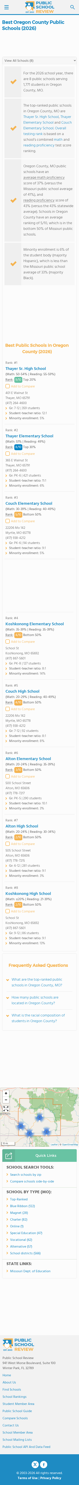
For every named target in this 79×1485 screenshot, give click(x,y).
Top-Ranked (19, 1199)
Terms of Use (28, 1478)
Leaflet (54, 1145)
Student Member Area (18, 1404)
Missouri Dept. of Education (30, 1271)
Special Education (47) (26, 1233)
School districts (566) (25, 1253)
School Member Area (18, 1432)
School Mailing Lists (17, 1439)
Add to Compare (23, 386)
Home (7, 1375)
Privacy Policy (50, 1478)
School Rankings (15, 1396)
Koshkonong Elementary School (34, 624)
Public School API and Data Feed (26, 1447)
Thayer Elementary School (47, 120)
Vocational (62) (21, 1240)
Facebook (44, 1465)
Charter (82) (18, 1219)
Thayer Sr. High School (41, 117)
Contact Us (11, 1425)
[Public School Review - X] (35, 1465)
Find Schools (12, 1389)
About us (9, 1382)
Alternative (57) (21, 1246)
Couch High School (22, 692)
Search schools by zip (25, 1174)
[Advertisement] (39, 585)
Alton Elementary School (28, 759)
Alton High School (21, 826)
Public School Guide (17, 1411)
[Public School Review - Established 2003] (39, 7)
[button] (39, 1117)
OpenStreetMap (70, 1145)
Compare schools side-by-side (32, 1181)
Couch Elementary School (47, 125)
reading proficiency (39, 145)
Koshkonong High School (28, 894)
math (58, 140)
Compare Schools (15, 1418)
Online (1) (17, 1226)
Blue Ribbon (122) (22, 1206)
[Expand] (6, 1109)
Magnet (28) (19, 1213)
